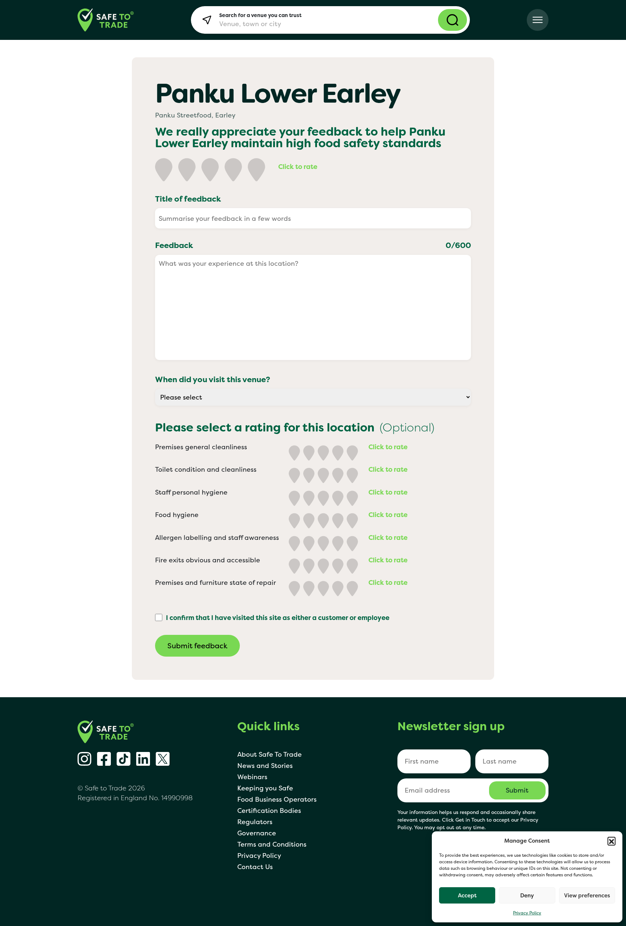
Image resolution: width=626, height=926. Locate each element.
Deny (527, 895)
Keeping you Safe (265, 788)
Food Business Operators (277, 799)
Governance (256, 833)
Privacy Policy (527, 913)
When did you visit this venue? (212, 379)
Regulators (254, 821)
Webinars (252, 776)
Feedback (313, 245)
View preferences (587, 895)
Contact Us (255, 866)
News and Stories (265, 765)
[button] (611, 840)
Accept (467, 895)
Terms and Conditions (271, 844)
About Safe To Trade (269, 754)
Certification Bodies (269, 810)
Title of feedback (188, 198)
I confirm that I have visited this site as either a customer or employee (277, 617)
